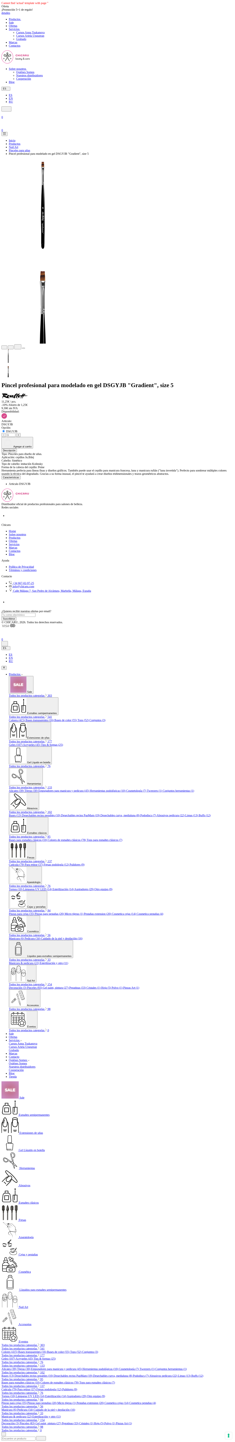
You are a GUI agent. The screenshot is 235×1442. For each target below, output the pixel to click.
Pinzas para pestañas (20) (50, 913)
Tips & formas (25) (52, 744)
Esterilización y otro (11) (54, 963)
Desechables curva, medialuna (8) (120, 815)
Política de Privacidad (21, 566)
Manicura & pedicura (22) (24, 963)
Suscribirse (9, 618)
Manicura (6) (17, 938)
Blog (12, 554)
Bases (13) (15, 815)
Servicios (14, 544)
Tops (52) (83, 720)
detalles (5, 13)
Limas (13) (192, 815)
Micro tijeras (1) (74, 913)
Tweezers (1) (155, 790)
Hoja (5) (106, 987)
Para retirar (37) (34, 864)
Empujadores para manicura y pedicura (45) (64, 790)
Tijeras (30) (31, 790)
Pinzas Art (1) (131, 987)
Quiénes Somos (25, 72)
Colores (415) (17, 720)
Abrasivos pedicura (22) (171, 815)
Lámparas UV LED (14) (38, 889)
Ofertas (13, 541)
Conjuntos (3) (97, 720)
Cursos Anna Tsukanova (30, 32)
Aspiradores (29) (84, 889)
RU (11, 101)
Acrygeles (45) (32, 744)
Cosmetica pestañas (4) (150, 913)
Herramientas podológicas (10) (108, 790)
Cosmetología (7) (136, 790)
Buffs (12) (205, 815)
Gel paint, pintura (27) (56, 987)
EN (11, 98)
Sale (11, 1033)
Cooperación (23, 78)
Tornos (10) (16, 889)
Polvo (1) (117, 987)
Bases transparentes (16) (40, 720)
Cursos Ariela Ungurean (30, 35)
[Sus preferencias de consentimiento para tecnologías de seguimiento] (228, 1435)
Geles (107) (16, 744)
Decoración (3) (18, 987)
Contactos (14, 551)
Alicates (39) (16, 790)
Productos (14, 537)
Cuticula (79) (17, 864)
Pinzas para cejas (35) (22, 913)
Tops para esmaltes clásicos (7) (104, 840)
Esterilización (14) (63, 889)
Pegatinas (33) (77, 987)
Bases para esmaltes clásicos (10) (28, 840)
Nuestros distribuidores (29, 75)
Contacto (14, 1056)
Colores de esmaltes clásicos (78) (67, 840)
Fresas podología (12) (57, 864)
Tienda (13, 1076)
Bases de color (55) (65, 720)
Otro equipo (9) (103, 889)
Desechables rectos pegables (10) (41, 815)
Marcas (13, 547)
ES (10, 95)
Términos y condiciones (23, 570)
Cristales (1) (93, 987)
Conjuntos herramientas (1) (178, 790)
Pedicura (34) (33, 938)
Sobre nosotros (17, 534)
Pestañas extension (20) (98, 913)
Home (12, 531)
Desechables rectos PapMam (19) (80, 815)
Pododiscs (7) (148, 815)
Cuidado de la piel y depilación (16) (61, 938)
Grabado (21, 39)
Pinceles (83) (35, 987)
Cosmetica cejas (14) (124, 913)
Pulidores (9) (77, 864)
